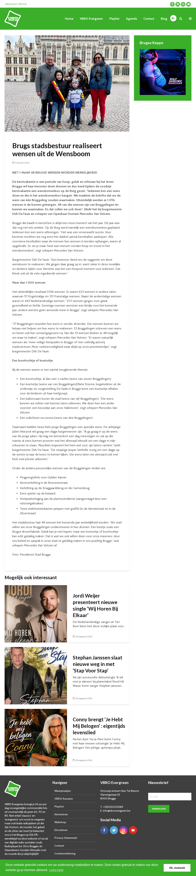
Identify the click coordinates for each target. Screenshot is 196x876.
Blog (164, 18)
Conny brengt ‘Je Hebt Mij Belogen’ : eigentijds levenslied (99, 725)
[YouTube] (133, 830)
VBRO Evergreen (91, 18)
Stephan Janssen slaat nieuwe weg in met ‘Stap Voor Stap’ (97, 664)
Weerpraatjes (62, 791)
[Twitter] (114, 830)
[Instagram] (123, 830)
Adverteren (61, 814)
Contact (148, 18)
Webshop (60, 822)
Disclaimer (61, 830)
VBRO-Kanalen (63, 798)
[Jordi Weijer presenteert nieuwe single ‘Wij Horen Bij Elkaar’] (36, 613)
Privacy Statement (65, 838)
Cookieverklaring (64, 853)
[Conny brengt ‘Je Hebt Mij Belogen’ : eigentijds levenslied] (36, 737)
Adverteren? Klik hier (16, 3)
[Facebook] (104, 830)
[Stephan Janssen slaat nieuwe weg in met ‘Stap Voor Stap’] (36, 675)
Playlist (114, 18)
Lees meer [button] (56, 870)
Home (69, 18)
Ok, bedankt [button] (177, 867)
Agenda (131, 18)
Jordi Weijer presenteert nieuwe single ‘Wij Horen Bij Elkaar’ (95, 605)
